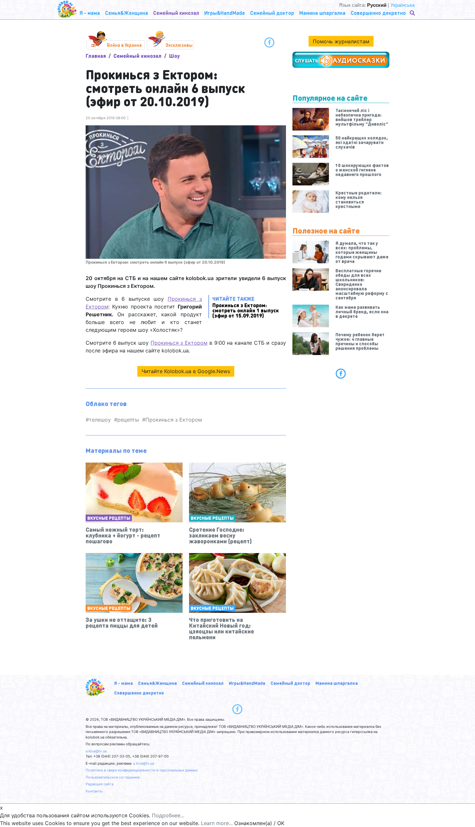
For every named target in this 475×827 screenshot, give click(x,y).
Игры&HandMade (247, 683)
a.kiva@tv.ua (96, 751)
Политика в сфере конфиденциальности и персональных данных (142, 770)
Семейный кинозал (137, 55)
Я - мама (123, 683)
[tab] (341, 373)
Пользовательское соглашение (113, 777)
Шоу (174, 55)
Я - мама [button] (89, 12)
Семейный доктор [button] (272, 12)
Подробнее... (168, 815)
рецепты (128, 419)
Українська (402, 5)
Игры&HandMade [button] (224, 12)
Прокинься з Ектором (179, 343)
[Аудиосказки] (340, 60)
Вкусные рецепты (108, 518)
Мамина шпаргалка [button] (322, 12)
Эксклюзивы (179, 45)
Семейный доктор (290, 683)
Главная (96, 55)
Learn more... (217, 823)
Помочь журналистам (341, 41)
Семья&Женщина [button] (126, 12)
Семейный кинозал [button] (176, 12)
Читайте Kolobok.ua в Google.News (186, 371)
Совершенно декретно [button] (378, 12)
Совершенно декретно (139, 693)
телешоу (100, 419)
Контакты (94, 791)
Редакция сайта (99, 784)
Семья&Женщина (157, 683)
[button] (412, 12)
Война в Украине (124, 45)
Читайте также (245, 306)
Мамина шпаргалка (336, 683)
